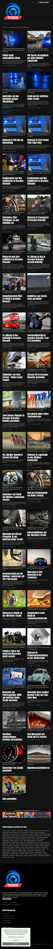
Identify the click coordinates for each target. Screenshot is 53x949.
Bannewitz (32, 830)
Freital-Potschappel (40, 839)
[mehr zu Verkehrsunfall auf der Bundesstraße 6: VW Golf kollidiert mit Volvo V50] (39, 719)
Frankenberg (24, 839)
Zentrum (4, 857)
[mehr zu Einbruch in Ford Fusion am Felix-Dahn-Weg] (39, 124)
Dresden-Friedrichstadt (33, 834)
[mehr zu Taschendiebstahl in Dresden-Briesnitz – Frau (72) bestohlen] (39, 320)
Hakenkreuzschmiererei (38, 768)
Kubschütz (32, 845)
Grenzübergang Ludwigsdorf (30, 840)
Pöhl (47, 849)
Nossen (4, 849)
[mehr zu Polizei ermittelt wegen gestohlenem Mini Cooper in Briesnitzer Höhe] (14, 784)
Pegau (36, 849)
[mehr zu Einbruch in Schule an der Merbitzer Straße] (14, 598)
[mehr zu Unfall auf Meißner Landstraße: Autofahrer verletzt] (14, 478)
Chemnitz (32, 832)
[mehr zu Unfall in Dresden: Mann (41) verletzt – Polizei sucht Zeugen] (39, 80)
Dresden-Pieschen (15, 835)
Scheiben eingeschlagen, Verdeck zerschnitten (12, 736)
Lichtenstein (46, 845)
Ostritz (24, 849)
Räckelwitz (9, 850)
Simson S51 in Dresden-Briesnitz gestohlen (38, 376)
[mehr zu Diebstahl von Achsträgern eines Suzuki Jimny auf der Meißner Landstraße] (14, 753)
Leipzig (37, 845)
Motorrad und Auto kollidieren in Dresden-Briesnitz (12, 259)
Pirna (40, 849)
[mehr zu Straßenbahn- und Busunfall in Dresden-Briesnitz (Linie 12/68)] (39, 162)
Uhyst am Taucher (38, 854)
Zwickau (12, 857)
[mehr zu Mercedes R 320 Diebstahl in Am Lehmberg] (39, 557)
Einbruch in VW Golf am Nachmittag (12, 141)
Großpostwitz (15, 842)
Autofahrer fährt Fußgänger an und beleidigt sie (10, 220)
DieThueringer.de (7, 922)
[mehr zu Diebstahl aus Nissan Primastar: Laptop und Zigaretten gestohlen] (14, 518)
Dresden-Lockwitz (6, 835)
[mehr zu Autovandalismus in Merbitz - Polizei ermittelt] (39, 518)
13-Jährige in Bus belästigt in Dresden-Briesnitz (12, 337)
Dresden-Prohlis (47, 835)
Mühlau (22, 847)
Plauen (43, 849)
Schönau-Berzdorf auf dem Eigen (26, 852)
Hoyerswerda (11, 844)
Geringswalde (5, 840)
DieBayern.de (6, 914)
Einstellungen (15, 944)
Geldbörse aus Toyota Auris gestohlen (37, 297)
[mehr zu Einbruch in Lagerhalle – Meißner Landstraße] (39, 440)
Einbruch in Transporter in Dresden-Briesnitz (38, 219)
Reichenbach (31, 850)
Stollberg (13, 854)
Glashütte (12, 840)
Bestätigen (16, 940)
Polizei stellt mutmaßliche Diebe (11, 57)
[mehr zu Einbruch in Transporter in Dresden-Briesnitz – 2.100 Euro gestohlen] (39, 203)
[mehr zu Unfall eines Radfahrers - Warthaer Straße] (14, 440)
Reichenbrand (38, 850)
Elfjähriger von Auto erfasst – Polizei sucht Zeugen (12, 377)
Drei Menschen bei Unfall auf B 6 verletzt (37, 735)
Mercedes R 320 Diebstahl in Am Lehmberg (34, 574)
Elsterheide (5, 839)
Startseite (5, 27)
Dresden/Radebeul (31, 837)
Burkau (19, 832)
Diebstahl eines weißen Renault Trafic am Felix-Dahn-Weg (38, 694)
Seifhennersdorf (6, 854)
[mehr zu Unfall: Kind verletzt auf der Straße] (39, 478)
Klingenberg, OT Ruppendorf (26, 844)
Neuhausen (37, 847)
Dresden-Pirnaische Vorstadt (27, 835)
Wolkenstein (40, 855)
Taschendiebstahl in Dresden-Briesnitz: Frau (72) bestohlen (38, 337)
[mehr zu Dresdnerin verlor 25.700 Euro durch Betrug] (39, 399)
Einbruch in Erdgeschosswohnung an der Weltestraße (37, 655)
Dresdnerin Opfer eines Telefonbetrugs (38, 415)
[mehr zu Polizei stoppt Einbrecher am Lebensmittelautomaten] (14, 39)
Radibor (25, 850)
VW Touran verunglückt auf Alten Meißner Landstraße (37, 58)
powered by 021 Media (44, 2)
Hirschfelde (5, 844)
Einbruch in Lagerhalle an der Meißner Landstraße (37, 457)
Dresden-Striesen (22, 837)
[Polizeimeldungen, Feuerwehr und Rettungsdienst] (12, 12)
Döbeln (12, 834)
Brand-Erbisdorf (13, 832)
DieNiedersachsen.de (8, 918)
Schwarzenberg (38, 852)
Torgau (32, 854)
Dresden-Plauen (39, 835)
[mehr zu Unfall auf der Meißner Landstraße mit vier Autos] (14, 557)
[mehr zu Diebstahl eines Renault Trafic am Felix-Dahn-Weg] (39, 676)
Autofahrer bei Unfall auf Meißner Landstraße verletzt (13, 497)
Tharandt (22, 854)
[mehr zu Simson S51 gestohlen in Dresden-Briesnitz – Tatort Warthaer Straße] (39, 360)
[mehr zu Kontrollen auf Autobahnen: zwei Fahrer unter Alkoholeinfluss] (14, 80)
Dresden (4, 231)
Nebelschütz (31, 847)
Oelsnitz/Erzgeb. (10, 849)
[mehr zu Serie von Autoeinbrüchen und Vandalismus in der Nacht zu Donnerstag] (14, 719)
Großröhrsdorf (22, 842)
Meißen (13, 847)
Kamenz (17, 844)
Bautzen (37, 830)
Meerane (8, 847)
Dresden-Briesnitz (6, 65)
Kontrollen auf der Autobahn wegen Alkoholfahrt (10, 98)
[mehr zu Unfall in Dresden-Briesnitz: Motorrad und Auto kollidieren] (14, 242)
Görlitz (21, 840)
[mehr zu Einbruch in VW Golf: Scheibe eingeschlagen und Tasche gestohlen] (14, 124)
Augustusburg (20, 830)
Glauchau (17, 840)
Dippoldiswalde (6, 834)
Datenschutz (23, 946)
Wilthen (35, 855)
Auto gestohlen (9, 799)
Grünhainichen (39, 842)
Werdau (26, 855)
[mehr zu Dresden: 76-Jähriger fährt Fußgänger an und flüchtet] (14, 203)
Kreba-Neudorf (25, 845)
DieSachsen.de (6, 920)
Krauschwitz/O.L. (17, 845)
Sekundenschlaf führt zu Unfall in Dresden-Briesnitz (12, 298)
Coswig (36, 832)
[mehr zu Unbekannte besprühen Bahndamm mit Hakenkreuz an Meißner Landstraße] (39, 753)
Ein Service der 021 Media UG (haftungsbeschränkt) (32, 944)
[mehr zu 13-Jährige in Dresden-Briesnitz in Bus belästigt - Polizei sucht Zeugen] (14, 320)
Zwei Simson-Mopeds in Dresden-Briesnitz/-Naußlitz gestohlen (13, 418)
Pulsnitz (4, 850)
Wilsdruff (31, 855)
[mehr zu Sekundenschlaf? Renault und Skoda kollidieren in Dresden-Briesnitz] (14, 281)
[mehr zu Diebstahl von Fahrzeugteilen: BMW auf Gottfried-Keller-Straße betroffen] (14, 676)
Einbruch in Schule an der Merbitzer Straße (12, 614)
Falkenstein (17, 839)
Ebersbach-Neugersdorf (42, 837)
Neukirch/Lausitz (44, 847)
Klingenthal (36, 844)
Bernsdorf (42, 830)
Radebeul (20, 850)
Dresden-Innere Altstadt (45, 834)
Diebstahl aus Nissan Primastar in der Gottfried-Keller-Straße (12, 536)
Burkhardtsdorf (25, 832)
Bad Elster (26, 830)
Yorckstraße (47, 855)
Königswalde (10, 845)
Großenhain (40, 840)
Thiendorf (27, 854)
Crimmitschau (42, 832)
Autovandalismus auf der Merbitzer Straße (37, 534)
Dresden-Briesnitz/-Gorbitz (8, 742)
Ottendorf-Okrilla (30, 849)
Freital (33, 839)
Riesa (43, 850)
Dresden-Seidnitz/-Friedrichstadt (10, 837)
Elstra (9, 839)
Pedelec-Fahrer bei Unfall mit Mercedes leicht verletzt (11, 653)
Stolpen (17, 854)
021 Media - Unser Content (9, 902)
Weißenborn (12, 855)
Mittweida (17, 847)
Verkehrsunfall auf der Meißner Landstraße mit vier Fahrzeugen (13, 576)
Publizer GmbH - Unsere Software (11, 904)
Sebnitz (44, 852)
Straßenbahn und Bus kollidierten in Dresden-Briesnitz (13, 180)
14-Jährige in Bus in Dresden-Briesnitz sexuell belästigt (36, 259)
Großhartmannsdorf (7, 842)
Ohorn (16, 849)
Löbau (3, 847)
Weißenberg (5, 855)
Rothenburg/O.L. (6, 852)
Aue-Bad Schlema (6, 830)
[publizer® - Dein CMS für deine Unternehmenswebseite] (26, 815)
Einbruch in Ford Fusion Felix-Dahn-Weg (38, 141)
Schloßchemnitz (14, 852)
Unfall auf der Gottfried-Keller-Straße (38, 97)
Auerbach (14, 830)
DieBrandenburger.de (8, 916)
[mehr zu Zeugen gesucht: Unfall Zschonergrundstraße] (39, 598)
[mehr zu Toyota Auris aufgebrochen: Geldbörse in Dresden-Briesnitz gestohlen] (39, 281)
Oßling (20, 849)
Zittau (8, 857)
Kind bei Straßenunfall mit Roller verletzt (37, 494)
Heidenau (46, 842)
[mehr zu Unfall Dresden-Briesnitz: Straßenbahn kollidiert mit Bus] (14, 162)
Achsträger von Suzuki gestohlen (12, 769)
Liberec (41, 845)
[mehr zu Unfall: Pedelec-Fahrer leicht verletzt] (14, 636)
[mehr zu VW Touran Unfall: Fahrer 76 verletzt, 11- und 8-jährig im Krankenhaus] (39, 39)
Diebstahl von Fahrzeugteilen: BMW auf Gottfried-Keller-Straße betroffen (11, 696)
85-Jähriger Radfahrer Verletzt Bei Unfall (12, 456)
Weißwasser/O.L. (19, 855)
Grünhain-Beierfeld (31, 842)
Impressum (30, 946)
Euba (13, 839)
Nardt (26, 847)
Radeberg (14, 850)
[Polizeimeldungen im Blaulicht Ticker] (12, 879)
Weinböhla (45, 854)
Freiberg (30, 839)
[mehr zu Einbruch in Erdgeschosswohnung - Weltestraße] (39, 636)
